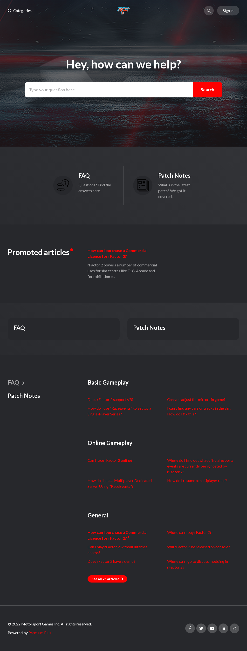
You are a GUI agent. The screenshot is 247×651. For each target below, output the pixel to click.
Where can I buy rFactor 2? (189, 532)
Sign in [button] (228, 10)
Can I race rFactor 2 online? (110, 460)
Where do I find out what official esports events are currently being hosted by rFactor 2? (200, 466)
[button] (209, 10)
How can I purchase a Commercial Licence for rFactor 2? (117, 253)
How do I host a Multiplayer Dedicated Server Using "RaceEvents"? (120, 483)
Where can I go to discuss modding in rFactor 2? (197, 564)
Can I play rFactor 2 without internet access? (117, 549)
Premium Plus (39, 632)
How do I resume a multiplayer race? (197, 480)
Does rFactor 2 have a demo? (111, 561)
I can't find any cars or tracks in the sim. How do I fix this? (199, 411)
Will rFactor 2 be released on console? (198, 546)
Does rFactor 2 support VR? (111, 399)
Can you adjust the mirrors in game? (196, 399)
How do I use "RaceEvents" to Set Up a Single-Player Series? (119, 411)
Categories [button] (22, 10)
